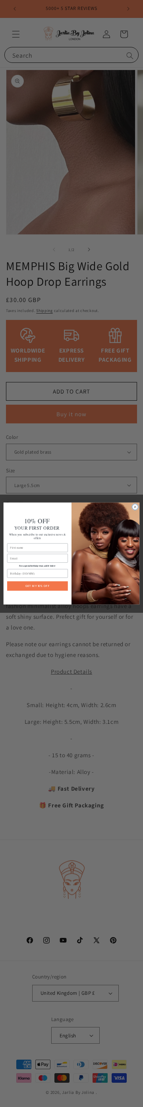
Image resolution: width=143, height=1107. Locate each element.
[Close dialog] (135, 507)
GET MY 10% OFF (37, 586)
